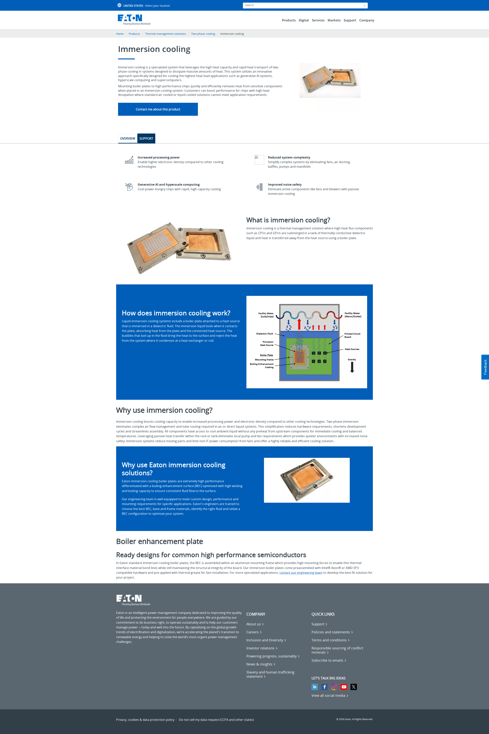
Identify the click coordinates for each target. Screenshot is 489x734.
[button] (485, 367)
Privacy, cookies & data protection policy (145, 720)
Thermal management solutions (165, 34)
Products (134, 34)
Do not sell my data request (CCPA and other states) (216, 720)
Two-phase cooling (203, 34)
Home (120, 34)
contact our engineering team (300, 573)
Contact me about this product (158, 109)
